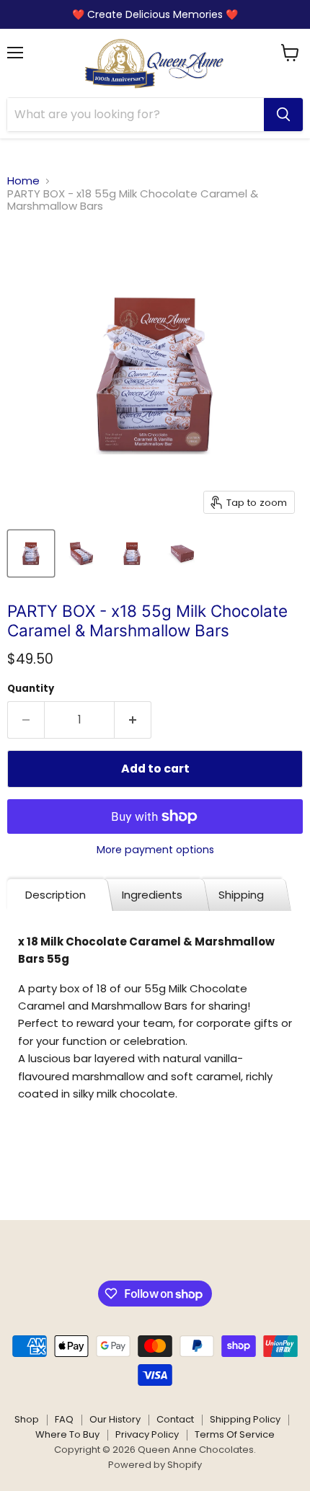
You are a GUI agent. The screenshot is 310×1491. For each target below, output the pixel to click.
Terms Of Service (235, 1434)
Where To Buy (67, 1434)
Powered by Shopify (155, 1465)
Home (23, 180)
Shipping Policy (245, 1419)
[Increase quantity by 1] (133, 720)
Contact (175, 1419)
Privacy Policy (147, 1434)
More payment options (155, 849)
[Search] (283, 114)
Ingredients (152, 894)
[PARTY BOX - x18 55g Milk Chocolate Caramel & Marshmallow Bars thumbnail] (31, 553)
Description (55, 894)
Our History (115, 1419)
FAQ (64, 1419)
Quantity (30, 688)
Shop (26, 1419)
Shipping (241, 894)
